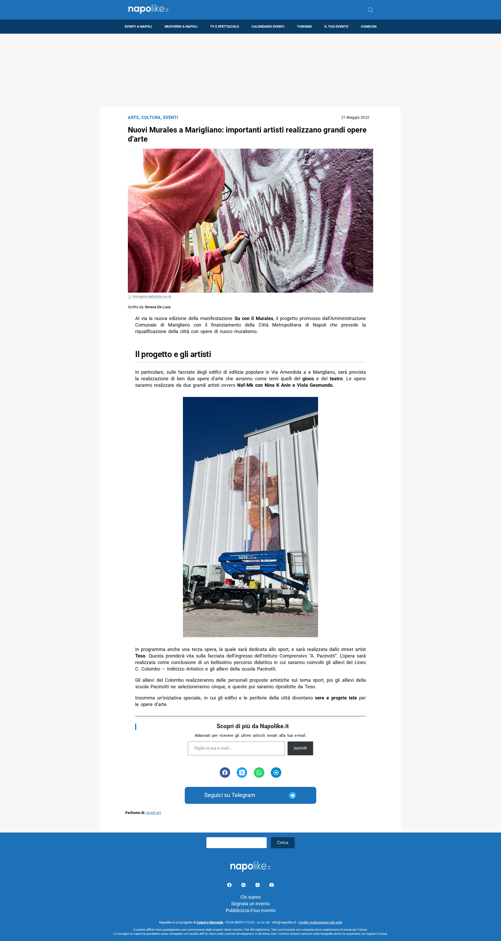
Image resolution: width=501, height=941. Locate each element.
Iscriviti (300, 748)
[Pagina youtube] (271, 886)
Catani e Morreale (210, 922)
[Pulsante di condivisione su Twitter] (242, 772)
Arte (133, 117)
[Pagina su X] (258, 886)
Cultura (151, 117)
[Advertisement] (250, 70)
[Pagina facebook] (230, 886)
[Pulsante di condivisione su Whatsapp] (259, 772)
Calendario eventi (268, 26)
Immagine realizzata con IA (152, 296)
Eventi (170, 117)
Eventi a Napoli (138, 26)
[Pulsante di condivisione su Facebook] (225, 772)
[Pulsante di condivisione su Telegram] (276, 772)
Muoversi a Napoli (181, 26)
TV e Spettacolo (224, 26)
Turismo (304, 26)
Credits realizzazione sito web (320, 922)
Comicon (369, 26)
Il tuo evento (336, 26)
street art (153, 813)
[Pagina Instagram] (244, 886)
